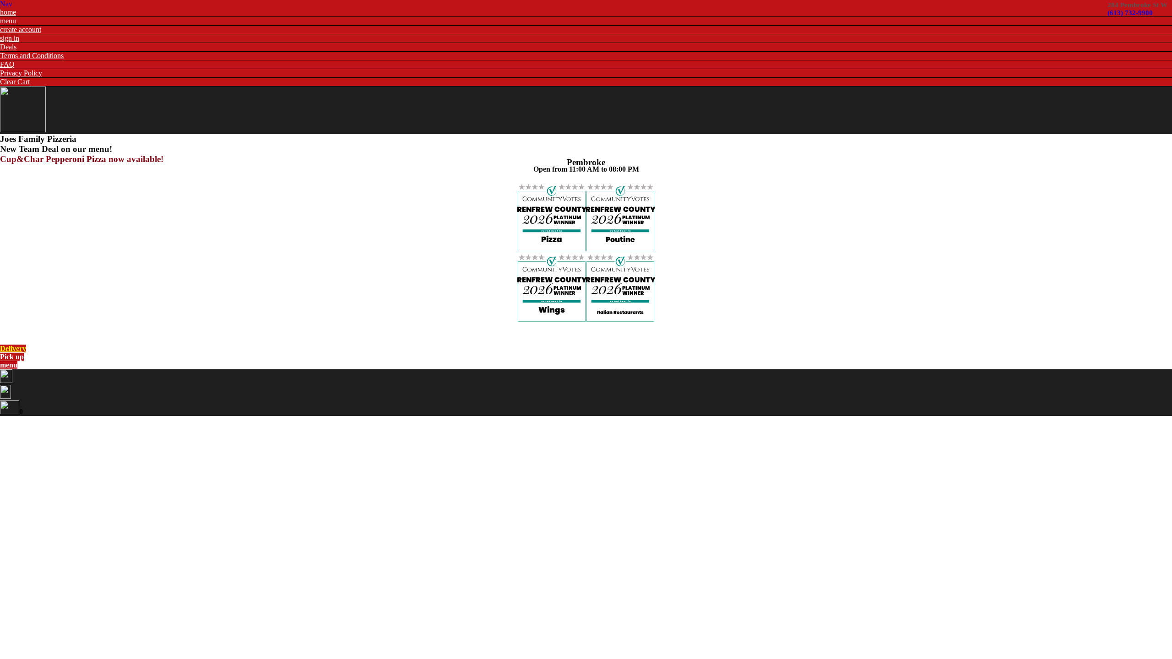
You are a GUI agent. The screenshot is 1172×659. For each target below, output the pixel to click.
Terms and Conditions (32, 55)
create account (20, 29)
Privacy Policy (21, 73)
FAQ (7, 64)
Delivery (13, 348)
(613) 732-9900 (1130, 12)
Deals (8, 47)
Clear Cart (15, 82)
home (8, 12)
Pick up (12, 357)
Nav (6, 4)
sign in (9, 38)
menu (8, 21)
